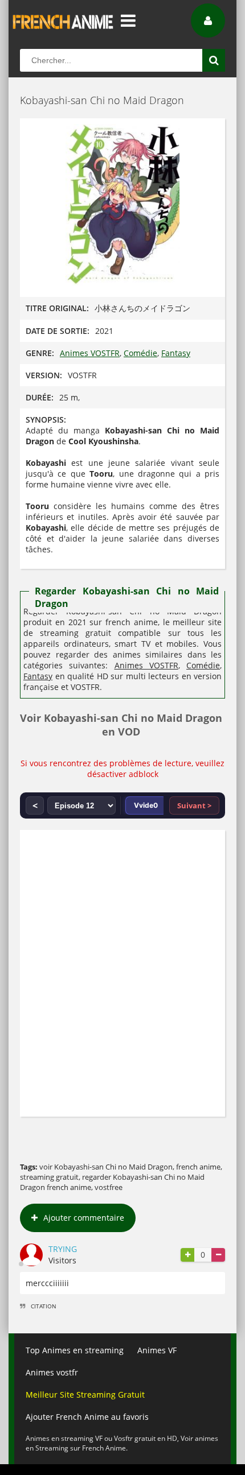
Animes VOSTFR (90, 353)
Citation (43, 1306)
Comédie (140, 353)
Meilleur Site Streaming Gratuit (85, 1394)
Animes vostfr (52, 1372)
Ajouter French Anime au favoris (87, 1416)
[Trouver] (213, 60)
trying (62, 1248)
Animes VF (157, 1350)
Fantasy (175, 353)
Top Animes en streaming (75, 1350)
